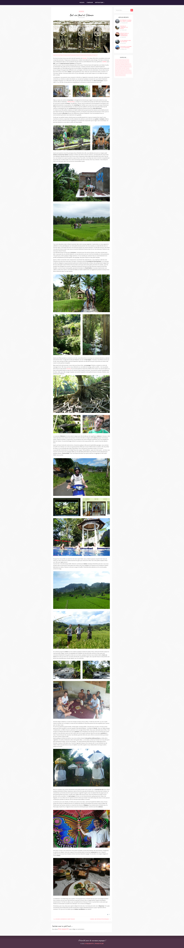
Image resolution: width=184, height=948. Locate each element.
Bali (62, 55)
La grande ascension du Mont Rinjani (64, 919)
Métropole (128, 64)
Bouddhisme (126, 60)
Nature (124, 62)
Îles (128, 62)
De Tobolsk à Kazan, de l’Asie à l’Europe (126, 21)
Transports (118, 64)
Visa (120, 70)
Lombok (104, 61)
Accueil (82, 2)
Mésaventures (128, 66)
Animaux (123, 70)
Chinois (117, 60)
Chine (117, 62)
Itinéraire (90, 2)
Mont (121, 60)
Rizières (90, 55)
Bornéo (123, 64)
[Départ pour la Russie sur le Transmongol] (117, 34)
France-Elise (99, 943)
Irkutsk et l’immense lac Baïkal (124, 27)
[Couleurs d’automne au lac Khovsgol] (117, 47)
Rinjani (85, 58)
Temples (95, 55)
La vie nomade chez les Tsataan (125, 41)
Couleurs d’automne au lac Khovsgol (126, 47)
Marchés (122, 66)
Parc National (123, 68)
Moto (78, 55)
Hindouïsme (67, 55)
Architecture (57, 55)
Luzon (120, 62)
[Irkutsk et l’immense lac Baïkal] (117, 27)
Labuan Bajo (71, 101)
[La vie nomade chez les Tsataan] (117, 41)
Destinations (99, 2)
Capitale (117, 66)
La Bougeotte (89, 943)
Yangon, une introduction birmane (99, 919)
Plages (117, 68)
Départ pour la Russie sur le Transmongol (124, 34)
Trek (128, 68)
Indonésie (81, 11)
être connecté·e (63, 929)
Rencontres (84, 55)
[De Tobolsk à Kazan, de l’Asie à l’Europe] (117, 21)
